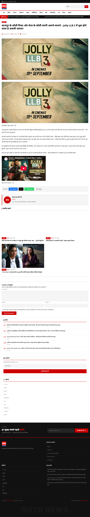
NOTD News (9, 500)
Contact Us (50, 460)
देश (4, 13)
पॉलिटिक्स (34, 13)
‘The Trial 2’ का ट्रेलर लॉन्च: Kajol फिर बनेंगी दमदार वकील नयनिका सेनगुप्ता (22, 272)
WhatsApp (30, 189)
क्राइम (27, 13)
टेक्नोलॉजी (52, 13)
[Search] (86, 6)
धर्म (59, 13)
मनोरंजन (21, 13)
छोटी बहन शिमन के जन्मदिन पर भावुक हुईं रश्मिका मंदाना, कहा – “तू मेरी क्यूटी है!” (23, 241)
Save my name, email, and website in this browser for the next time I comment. (28, 310)
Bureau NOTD (6, 34)
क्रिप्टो (41, 13)
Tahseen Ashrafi (84, 500)
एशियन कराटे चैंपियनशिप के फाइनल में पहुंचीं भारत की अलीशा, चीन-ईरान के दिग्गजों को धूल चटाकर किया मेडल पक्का (33, 325)
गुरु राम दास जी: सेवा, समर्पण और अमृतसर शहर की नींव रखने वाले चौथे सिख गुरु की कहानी (62, 17)
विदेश (9, 13)
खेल (46, 13)
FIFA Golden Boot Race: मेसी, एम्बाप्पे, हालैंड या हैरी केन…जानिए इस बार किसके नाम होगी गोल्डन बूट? (31, 336)
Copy (39, 189)
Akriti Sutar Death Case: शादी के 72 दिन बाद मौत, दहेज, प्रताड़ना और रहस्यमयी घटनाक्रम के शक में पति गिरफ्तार (33, 348)
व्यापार (14, 13)
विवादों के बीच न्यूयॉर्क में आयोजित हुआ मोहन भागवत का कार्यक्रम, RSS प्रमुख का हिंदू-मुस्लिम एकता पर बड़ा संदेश (66, 470)
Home (48, 446)
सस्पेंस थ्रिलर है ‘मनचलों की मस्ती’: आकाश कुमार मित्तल (60, 241)
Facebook (14, 189)
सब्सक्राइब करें (45, 371)
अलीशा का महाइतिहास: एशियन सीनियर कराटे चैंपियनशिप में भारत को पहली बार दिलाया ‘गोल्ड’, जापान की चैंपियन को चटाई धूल (36, 331)
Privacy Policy (50, 456)
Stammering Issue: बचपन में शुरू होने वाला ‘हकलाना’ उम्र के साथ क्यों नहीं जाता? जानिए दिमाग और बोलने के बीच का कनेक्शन (66, 479)
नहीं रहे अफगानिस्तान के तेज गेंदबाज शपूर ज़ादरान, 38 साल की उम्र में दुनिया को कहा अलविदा (28, 342)
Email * (47, 302)
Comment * (5, 289)
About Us (49, 450)
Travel (6, 384)
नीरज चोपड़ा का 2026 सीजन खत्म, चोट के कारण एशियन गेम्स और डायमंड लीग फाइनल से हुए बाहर (66, 483)
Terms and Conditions (53, 453)
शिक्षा (63, 13)
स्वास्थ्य (69, 13)
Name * (4, 302)
